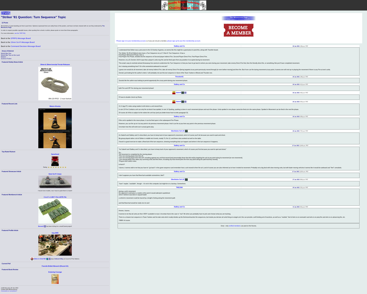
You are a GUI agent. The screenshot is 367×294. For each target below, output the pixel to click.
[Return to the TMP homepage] (6, 13)
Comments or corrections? (9, 291)
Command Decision (26, 46)
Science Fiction (6, 58)
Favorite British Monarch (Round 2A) (55, 266)
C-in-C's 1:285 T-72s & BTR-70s (55, 197)
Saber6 (178, 92)
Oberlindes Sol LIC (178, 131)
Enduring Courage (55, 272)
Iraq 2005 (55, 233)
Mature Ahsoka (55, 106)
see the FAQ (20, 33)
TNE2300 (179, 187)
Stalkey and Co (179, 46)
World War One (6, 53)
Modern (3, 57)
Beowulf (41, 226)
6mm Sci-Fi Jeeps (55, 174)
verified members (234, 226)
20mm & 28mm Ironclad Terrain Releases (55, 64)
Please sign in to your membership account (131, 41)
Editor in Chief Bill (40, 259)
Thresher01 (179, 76)
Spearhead (55, 154)
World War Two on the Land (10, 55)
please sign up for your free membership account (183, 41)
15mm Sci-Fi (23, 42)
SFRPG (21, 38)
